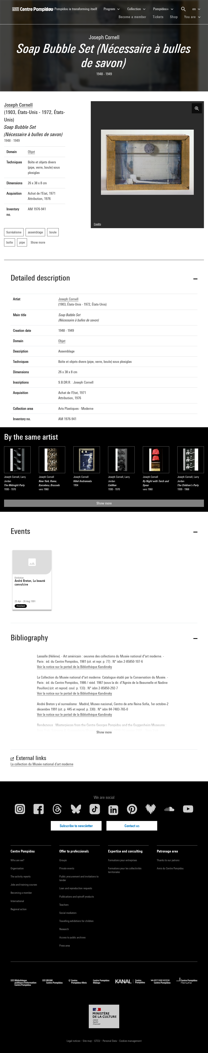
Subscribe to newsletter (76, 826)
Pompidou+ (161, 9)
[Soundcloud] (169, 810)
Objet (31, 152)
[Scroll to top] (198, 1043)
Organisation (17, 868)
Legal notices (74, 1040)
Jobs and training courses (24, 884)
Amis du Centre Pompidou (170, 868)
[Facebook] (38, 810)
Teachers (63, 904)
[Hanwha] (187, 985)
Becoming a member (21, 892)
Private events (66, 868)
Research (64, 929)
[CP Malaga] (104, 985)
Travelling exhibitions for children (76, 921)
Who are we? (17, 860)
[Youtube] (188, 810)
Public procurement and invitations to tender (79, 878)
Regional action (19, 909)
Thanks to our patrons (168, 860)
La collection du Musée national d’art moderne (42, 764)
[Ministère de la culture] (104, 1016)
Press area (64, 945)
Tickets (158, 17)
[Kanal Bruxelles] (133, 985)
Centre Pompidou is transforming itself (72, 9)
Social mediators (67, 912)
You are (190, 17)
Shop (175, 16)
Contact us (132, 826)
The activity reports (20, 876)
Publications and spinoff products (76, 896)
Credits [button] (97, 224)
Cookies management (130, 1040)
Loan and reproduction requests (75, 888)
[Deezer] (150, 810)
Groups (63, 860)
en (194, 9)
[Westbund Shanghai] (164, 985)
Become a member (134, 16)
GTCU (97, 1040)
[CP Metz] (81, 985)
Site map (87, 1040)
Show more (104, 503)
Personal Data (110, 1040)
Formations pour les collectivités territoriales (124, 870)
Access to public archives (72, 937)
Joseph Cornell (18, 105)
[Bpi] (26, 985)
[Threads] (57, 810)
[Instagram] (20, 810)
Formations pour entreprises (122, 860)
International (17, 901)
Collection (134, 9)
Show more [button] (104, 732)
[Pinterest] (132, 810)
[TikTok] (94, 810)
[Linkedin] (113, 810)
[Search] (183, 9)
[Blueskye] (76, 810)
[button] (104, 278)
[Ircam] (55, 985)
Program (110, 9)
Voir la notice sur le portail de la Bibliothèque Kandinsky (74, 667)
